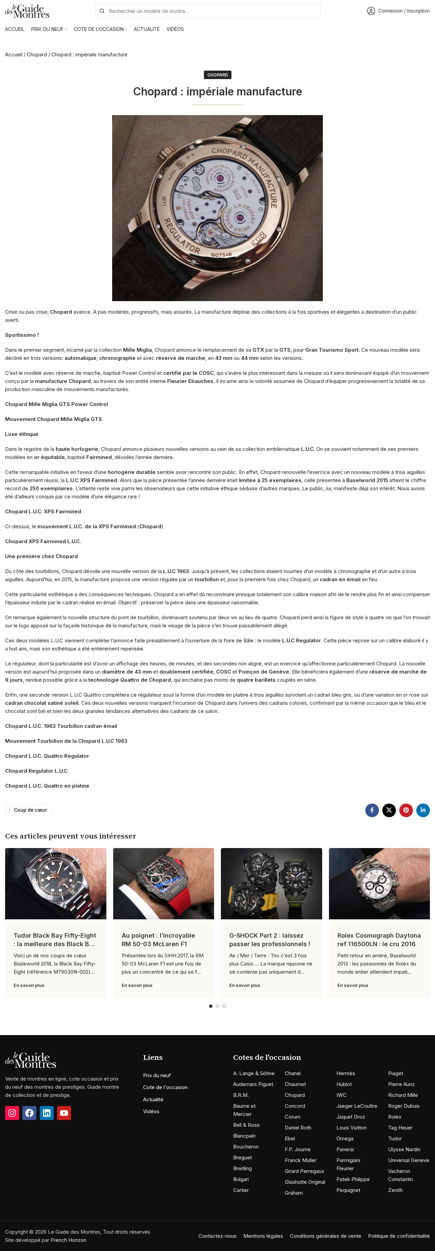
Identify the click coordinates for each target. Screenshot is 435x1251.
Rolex (394, 1117)
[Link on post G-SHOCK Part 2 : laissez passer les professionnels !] (271, 883)
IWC (341, 1095)
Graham (294, 1193)
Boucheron (246, 1146)
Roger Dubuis (404, 1106)
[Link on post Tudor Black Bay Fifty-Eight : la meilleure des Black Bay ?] (55, 883)
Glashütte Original (305, 1182)
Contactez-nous (217, 1236)
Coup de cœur (30, 810)
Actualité (153, 1099)
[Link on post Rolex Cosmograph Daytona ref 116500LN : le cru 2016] (379, 883)
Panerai (345, 1149)
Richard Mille (403, 1095)
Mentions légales (263, 1236)
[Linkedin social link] (423, 810)
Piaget (395, 1073)
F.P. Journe (298, 1149)
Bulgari (241, 1179)
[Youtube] (64, 1113)
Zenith (395, 1190)
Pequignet (348, 1190)
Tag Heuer (400, 1127)
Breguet (242, 1157)
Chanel (293, 1073)
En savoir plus (29, 985)
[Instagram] (12, 1113)
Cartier (241, 1190)
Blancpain (244, 1136)
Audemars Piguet (253, 1084)
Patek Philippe (353, 1179)
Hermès (345, 1073)
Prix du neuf (157, 1075)
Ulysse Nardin (404, 1149)
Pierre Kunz (401, 1084)
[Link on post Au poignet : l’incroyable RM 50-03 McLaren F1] (163, 883)
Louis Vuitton (351, 1127)
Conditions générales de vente (325, 1236)
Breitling (242, 1168)
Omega (344, 1138)
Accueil (13, 54)
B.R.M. (241, 1095)
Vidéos (151, 1111)
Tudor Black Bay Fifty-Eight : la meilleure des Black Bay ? (55, 944)
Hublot (344, 1084)
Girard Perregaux (304, 1171)
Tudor (395, 1138)
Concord (295, 1106)
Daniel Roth (298, 1127)
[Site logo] (27, 10)
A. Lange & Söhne (254, 1073)
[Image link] (30, 1059)
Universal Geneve (408, 1160)
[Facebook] (29, 1113)
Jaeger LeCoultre (356, 1106)
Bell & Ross (246, 1125)
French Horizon (68, 1240)
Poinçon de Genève (264, 671)
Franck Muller (300, 1160)
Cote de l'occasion (165, 1087)
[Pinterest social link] (406, 810)
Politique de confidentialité (399, 1236)
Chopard (37, 54)
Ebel (290, 1138)
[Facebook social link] (372, 810)
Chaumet (295, 1084)
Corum (292, 1117)
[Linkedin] (47, 1113)
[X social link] (389, 810)
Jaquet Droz (350, 1117)
